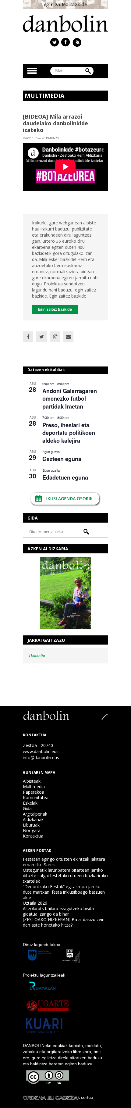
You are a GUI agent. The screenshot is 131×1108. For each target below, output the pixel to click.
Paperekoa (33, 792)
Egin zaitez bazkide (55, 309)
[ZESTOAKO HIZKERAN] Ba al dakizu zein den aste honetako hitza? (63, 922)
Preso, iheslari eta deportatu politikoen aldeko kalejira (68, 433)
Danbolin (37, 655)
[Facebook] (28, 336)
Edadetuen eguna (65, 477)
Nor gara (32, 830)
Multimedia (34, 786)
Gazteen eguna (61, 459)
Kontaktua (33, 836)
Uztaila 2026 (35, 903)
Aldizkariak (33, 819)
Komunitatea (35, 797)
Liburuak (31, 825)
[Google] (55, 336)
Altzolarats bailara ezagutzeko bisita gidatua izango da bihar (58, 911)
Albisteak (32, 781)
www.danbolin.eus (40, 751)
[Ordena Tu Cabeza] (50, 1097)
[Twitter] (41, 336)
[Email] (68, 336)
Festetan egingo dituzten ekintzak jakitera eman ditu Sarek (64, 861)
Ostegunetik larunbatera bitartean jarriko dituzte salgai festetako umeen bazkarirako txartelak (65, 875)
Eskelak (30, 803)
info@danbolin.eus (41, 757)
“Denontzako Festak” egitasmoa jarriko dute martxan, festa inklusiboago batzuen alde (64, 892)
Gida (27, 808)
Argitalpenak (35, 814)
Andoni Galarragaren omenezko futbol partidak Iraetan (69, 398)
